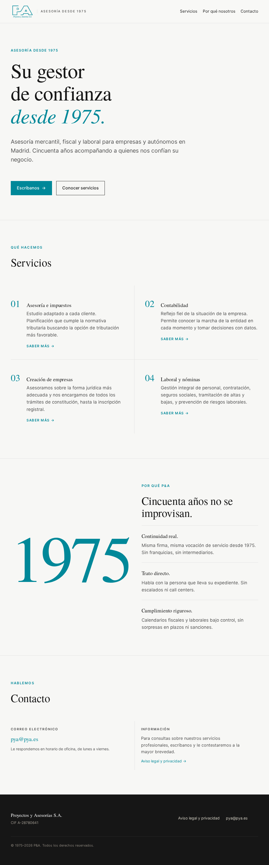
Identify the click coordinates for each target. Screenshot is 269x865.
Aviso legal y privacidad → (163, 761)
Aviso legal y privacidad (199, 818)
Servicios (188, 11)
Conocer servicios (80, 187)
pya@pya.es (24, 739)
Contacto (249, 11)
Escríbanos (31, 187)
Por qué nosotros (219, 11)
